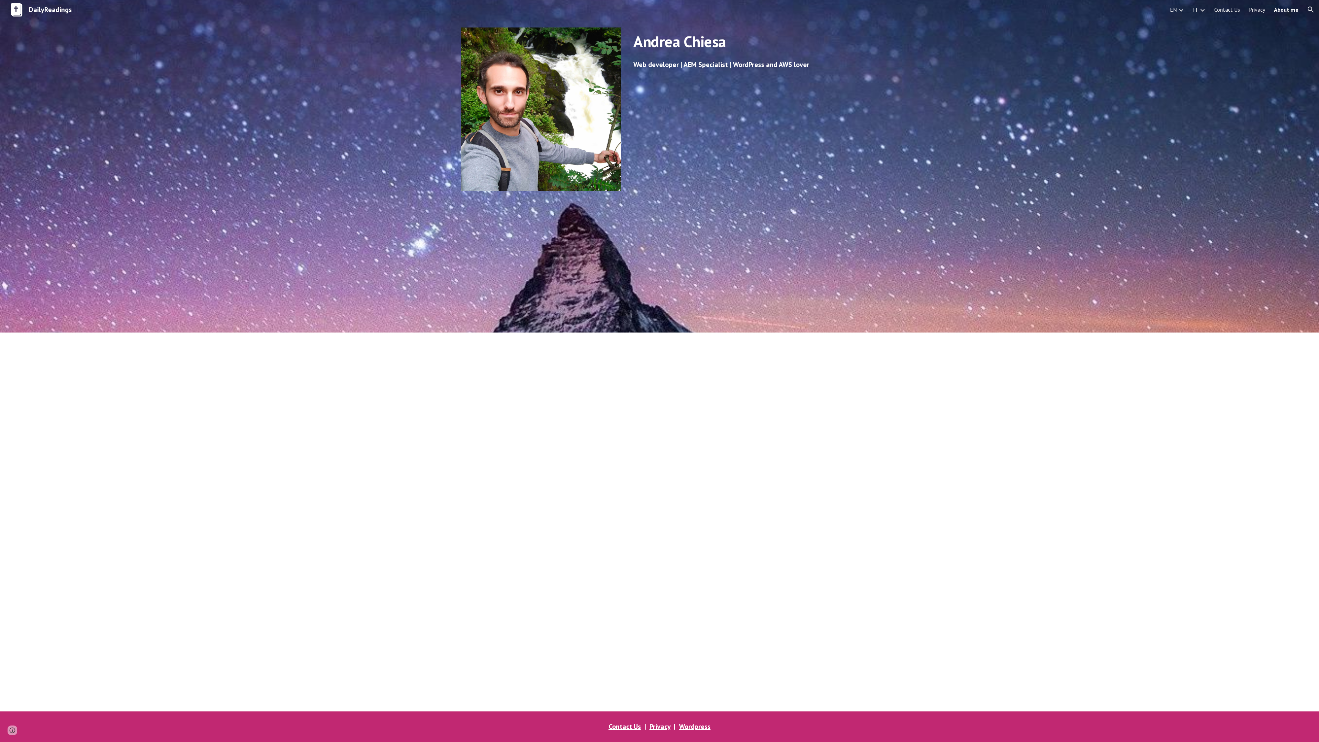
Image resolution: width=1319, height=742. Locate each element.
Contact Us (625, 726)
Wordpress (695, 726)
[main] (744, 41)
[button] (1311, 9)
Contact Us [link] (1227, 9)
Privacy (660, 726)
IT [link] (1195, 9)
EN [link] (1173, 9)
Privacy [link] (1257, 9)
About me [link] (1286, 9)
